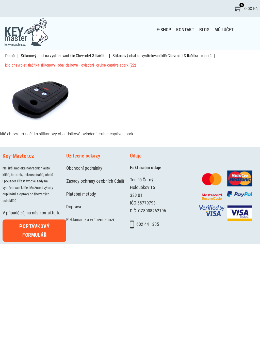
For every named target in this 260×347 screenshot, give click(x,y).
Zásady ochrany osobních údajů (95, 181)
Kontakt (185, 29)
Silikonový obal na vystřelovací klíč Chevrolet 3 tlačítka (63, 55)
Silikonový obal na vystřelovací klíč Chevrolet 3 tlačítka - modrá (162, 55)
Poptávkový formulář (34, 230)
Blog (204, 29)
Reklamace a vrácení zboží (90, 219)
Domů (10, 55)
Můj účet (224, 29)
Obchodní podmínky (84, 168)
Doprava (73, 206)
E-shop (164, 29)
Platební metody (81, 194)
